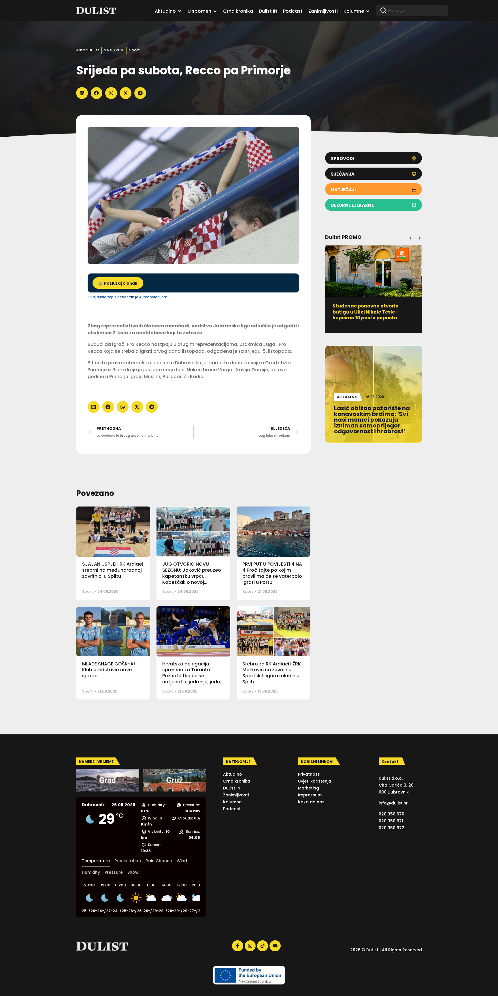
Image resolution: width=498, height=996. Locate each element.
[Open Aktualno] (179, 11)
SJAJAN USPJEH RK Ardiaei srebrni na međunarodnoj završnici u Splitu (112, 570)
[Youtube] (274, 945)
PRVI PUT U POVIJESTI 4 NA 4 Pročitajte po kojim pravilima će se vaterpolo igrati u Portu (272, 573)
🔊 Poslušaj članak (117, 283)
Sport (134, 50)
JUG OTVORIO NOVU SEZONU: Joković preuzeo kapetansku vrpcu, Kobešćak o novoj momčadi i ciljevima (191, 576)
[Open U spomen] (215, 11)
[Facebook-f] (237, 945)
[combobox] (412, 10)
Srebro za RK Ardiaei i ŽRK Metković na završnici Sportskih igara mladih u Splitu (271, 673)
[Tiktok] (262, 945)
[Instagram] (250, 945)
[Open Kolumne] (367, 11)
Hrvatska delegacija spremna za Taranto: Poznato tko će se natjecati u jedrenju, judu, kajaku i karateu (191, 676)
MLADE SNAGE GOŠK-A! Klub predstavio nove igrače (108, 670)
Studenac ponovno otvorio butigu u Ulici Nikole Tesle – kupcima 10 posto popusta (366, 312)
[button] (82, 93)
